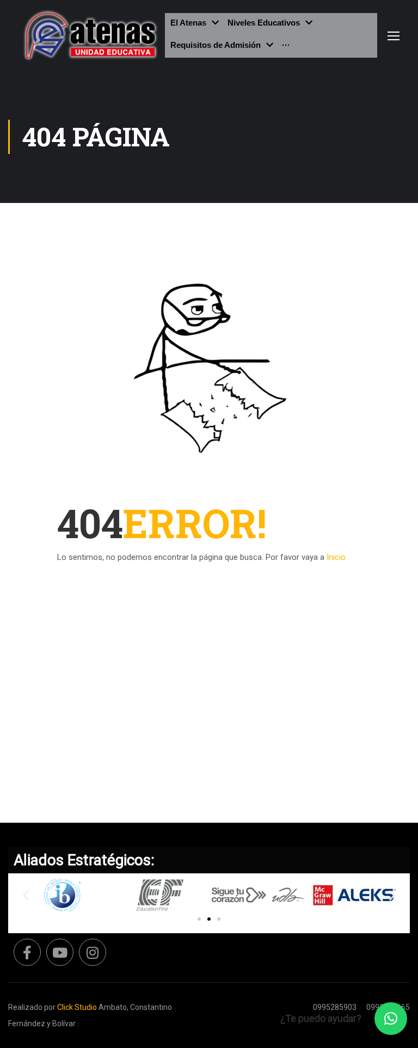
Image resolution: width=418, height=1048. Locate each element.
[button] (199, 919)
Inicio (336, 557)
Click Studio (77, 1007)
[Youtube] (59, 952)
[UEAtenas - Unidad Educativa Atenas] (90, 35)
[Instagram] (92, 952)
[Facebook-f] (27, 952)
